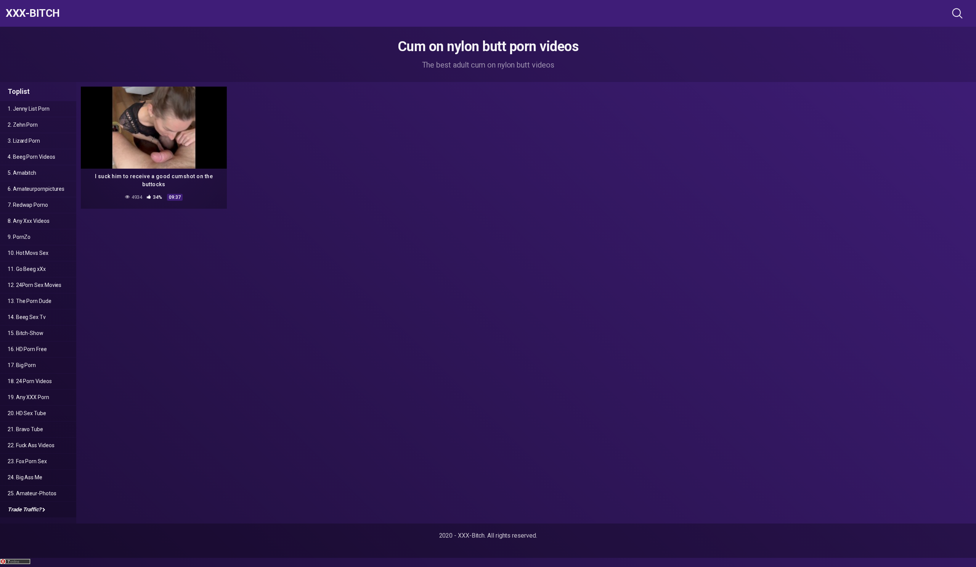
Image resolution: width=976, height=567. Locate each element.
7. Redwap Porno (28, 205)
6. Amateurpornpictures (36, 189)
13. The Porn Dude (29, 301)
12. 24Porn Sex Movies (34, 285)
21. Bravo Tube (25, 429)
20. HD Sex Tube (27, 413)
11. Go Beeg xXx (27, 269)
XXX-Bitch (33, 13)
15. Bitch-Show (25, 333)
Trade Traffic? (24, 509)
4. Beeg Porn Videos (31, 157)
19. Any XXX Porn (28, 397)
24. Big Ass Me (25, 477)
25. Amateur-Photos (32, 493)
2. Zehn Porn (23, 125)
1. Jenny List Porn (29, 109)
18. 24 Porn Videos (30, 381)
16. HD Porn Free (27, 349)
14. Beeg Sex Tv (27, 317)
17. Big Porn (22, 365)
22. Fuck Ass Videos (31, 445)
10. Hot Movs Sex (28, 253)
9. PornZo (19, 237)
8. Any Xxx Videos (29, 221)
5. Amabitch (22, 173)
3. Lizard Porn (24, 141)
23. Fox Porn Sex (27, 461)
